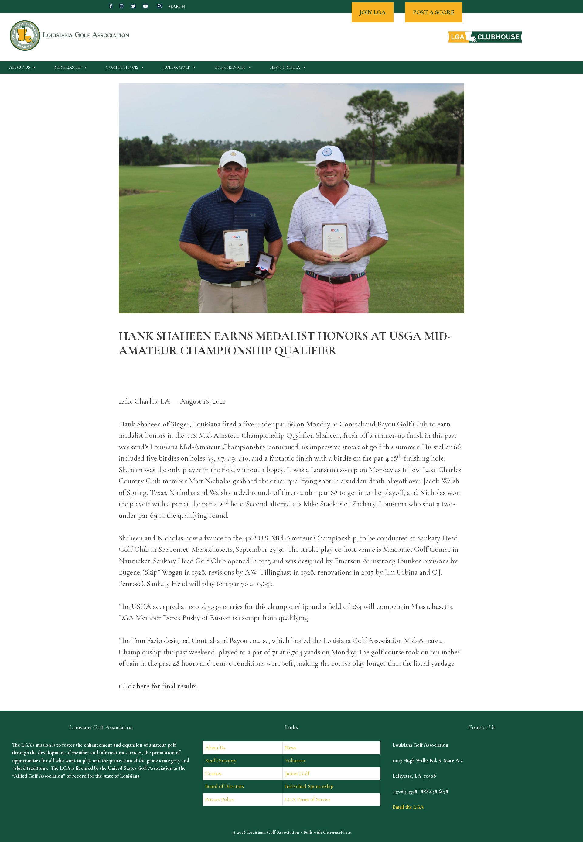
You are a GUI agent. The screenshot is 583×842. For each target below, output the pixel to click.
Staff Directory (220, 760)
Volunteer (295, 760)
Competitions (122, 67)
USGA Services (230, 67)
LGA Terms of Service (307, 799)
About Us (19, 67)
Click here (134, 686)
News (290, 747)
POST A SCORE (433, 12)
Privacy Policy (219, 799)
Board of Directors (224, 786)
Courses (213, 773)
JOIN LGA (373, 12)
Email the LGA (408, 807)
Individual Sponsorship (309, 786)
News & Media (285, 67)
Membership (67, 67)
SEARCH (176, 6)
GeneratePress (337, 832)
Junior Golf (176, 67)
